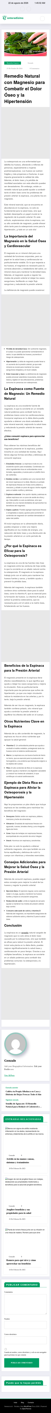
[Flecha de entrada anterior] (44, 1091)
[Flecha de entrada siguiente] (44, 1105)
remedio (24, 932)
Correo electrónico (10, 1334)
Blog (22, 1402)
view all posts (9, 1075)
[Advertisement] (25, 133)
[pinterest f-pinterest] (29, 9)
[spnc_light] (48, 18)
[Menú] (34, 18)
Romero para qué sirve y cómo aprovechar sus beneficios (21, 1262)
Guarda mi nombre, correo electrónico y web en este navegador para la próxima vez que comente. (25, 1353)
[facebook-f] (22, 9)
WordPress (27, 1406)
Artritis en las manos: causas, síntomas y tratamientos (20, 1161)
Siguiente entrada (12, 1100)
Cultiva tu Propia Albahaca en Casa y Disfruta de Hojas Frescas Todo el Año (23, 1093)
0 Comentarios (34, 68)
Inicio (15, 1402)
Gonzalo (30, 63)
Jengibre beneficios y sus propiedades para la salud (18, 1211)
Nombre (7, 1319)
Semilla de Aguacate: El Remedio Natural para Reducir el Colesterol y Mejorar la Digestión (23, 1105)
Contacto (31, 1402)
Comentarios (8, 1292)
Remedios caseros (13, 63)
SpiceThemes (26, 1409)
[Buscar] (42, 18)
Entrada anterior (12, 1088)
